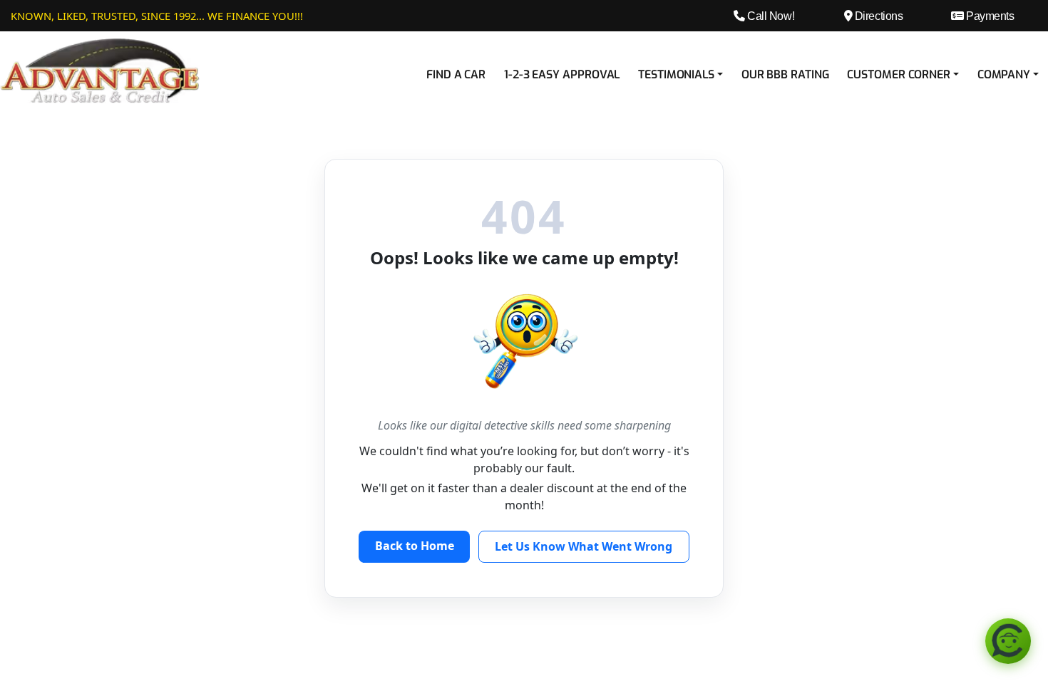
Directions (877, 16)
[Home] (100, 70)
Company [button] (1003, 74)
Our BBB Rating (785, 74)
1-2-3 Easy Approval (562, 74)
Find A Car (456, 74)
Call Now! (769, 16)
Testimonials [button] (676, 74)
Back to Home (414, 545)
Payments (989, 16)
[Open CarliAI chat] (1008, 641)
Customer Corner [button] (898, 74)
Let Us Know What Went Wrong (583, 546)
